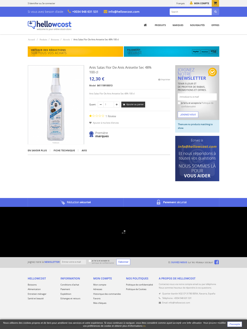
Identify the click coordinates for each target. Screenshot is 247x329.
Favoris (96, 298)
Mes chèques (99, 302)
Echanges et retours (70, 298)
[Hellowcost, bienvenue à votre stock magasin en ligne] (49, 26)
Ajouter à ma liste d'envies (105, 122)
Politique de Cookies (136, 289)
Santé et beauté (36, 298)
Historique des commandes (107, 293)
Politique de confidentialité (139, 284)
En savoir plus (37, 150)
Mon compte (201, 3)
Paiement (65, 289)
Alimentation (34, 289)
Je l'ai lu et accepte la (103, 262)
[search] (215, 11)
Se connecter (48, 3)
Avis (84, 150)
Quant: (92, 104)
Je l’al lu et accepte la (197, 104)
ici (144, 325)
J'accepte (234, 324)
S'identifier (33, 3)
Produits (43, 39)
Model (92, 85)
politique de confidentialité (103, 263)
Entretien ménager (37, 293)
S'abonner (123, 261)
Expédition (65, 293)
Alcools (66, 39)
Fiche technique (64, 150)
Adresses (97, 289)
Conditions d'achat (69, 284)
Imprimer (165, 79)
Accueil (31, 39)
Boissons (55, 39)
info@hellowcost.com (123, 12)
